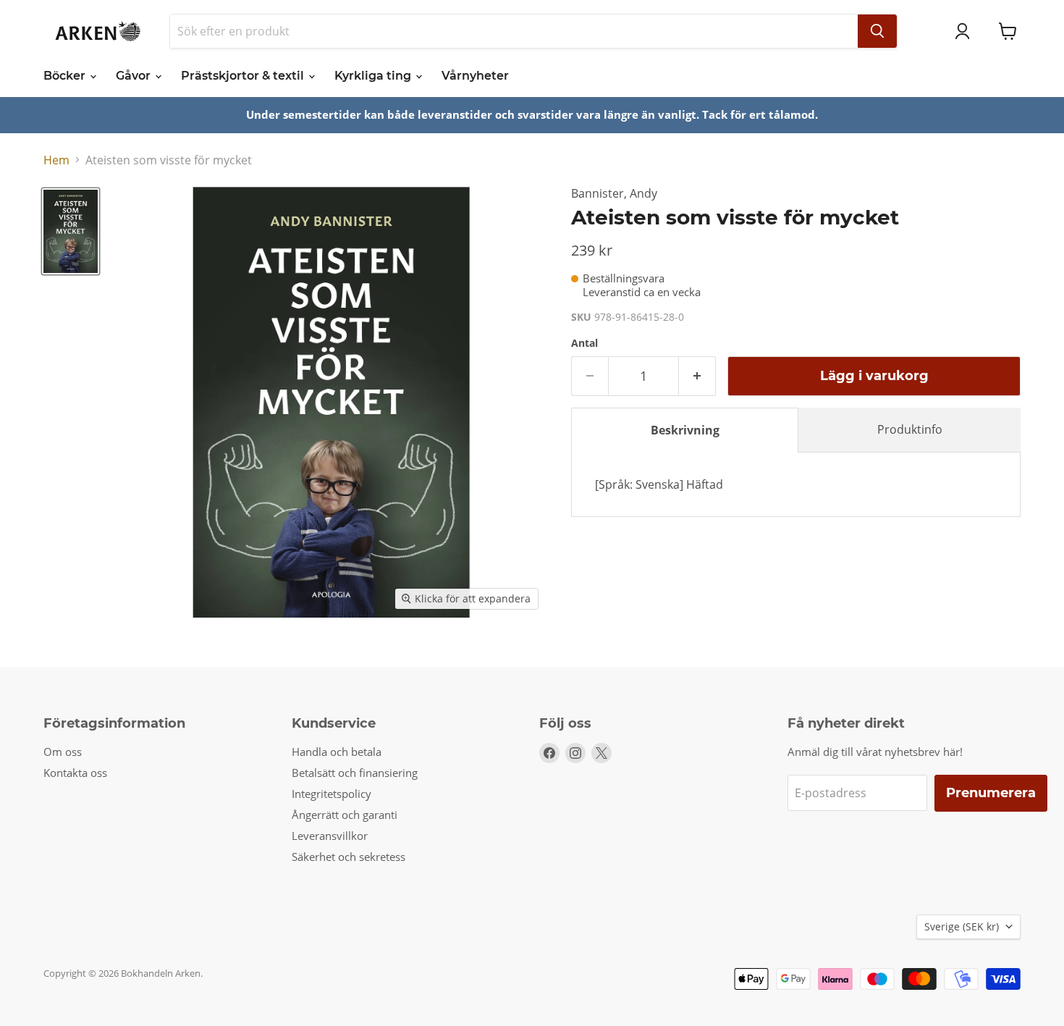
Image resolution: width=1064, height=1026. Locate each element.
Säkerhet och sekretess (348, 856)
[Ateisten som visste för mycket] (70, 231)
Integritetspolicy (331, 793)
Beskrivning (685, 430)
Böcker (65, 76)
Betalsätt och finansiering (355, 772)
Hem (56, 160)
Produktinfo (909, 429)
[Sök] (877, 31)
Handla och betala (336, 751)
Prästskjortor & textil (244, 76)
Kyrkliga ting (374, 76)
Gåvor (134, 76)
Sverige (961, 926)
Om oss (62, 751)
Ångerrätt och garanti (344, 814)
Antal (584, 343)
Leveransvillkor (330, 835)
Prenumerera (991, 793)
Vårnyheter (475, 76)
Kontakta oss (75, 772)
